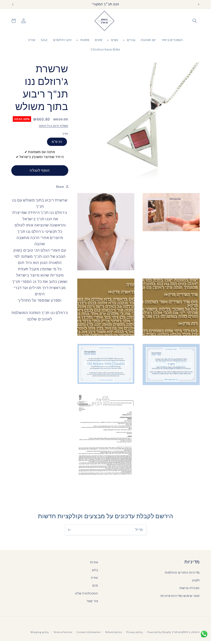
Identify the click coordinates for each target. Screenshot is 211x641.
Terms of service (63, 632)
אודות (94, 562)
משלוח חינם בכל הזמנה (53, 126)
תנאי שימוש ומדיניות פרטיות (180, 596)
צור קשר (92, 601)
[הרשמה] (70, 530)
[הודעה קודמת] (12, 4)
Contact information (89, 632)
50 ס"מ (57, 141)
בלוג (95, 570)
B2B (95, 585)
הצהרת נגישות (189, 588)
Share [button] (60, 186)
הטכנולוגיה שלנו (86, 593)
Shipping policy (39, 632)
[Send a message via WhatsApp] (204, 634)
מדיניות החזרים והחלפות (182, 572)
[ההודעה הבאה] (198, 4)
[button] (195, 21)
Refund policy (113, 632)
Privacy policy (134, 632)
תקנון (196, 580)
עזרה (94, 577)
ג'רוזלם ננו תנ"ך (181, 632)
